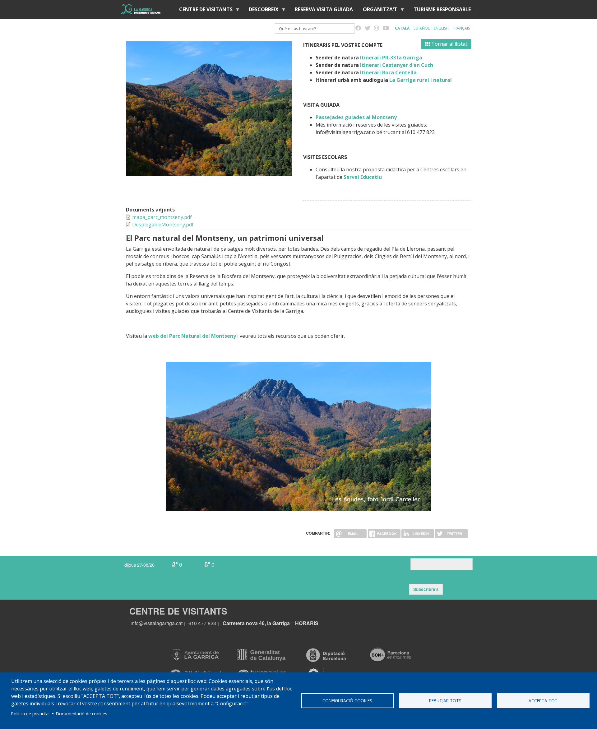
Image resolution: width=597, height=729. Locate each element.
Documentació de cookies (81, 714)
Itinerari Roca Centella (388, 72)
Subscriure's (426, 589)
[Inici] (141, 9)
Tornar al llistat (448, 43)
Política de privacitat (30, 714)
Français (461, 28)
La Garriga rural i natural (420, 80)
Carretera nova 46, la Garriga (256, 623)
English (441, 28)
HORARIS (306, 623)
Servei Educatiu (363, 177)
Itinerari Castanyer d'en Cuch (396, 65)
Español (422, 28)
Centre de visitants (203, 11)
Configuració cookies (347, 700)
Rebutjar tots (445, 700)
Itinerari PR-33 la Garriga (391, 57)
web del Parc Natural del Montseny (192, 335)
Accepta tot (543, 700)
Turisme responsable (442, 9)
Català (402, 28)
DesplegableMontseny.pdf (163, 224)
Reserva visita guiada (324, 9)
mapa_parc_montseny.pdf (162, 217)
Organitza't (377, 11)
